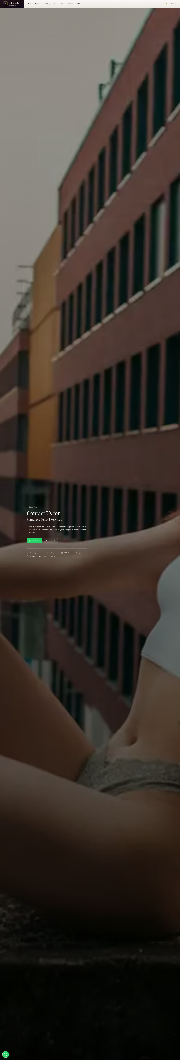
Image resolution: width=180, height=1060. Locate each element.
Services (38, 4)
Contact (70, 4)
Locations (171, 4)
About (62, 4)
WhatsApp (36, 541)
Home (30, 4)
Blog (55, 4)
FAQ (78, 4)
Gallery (47, 4)
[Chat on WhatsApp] (5, 1054)
